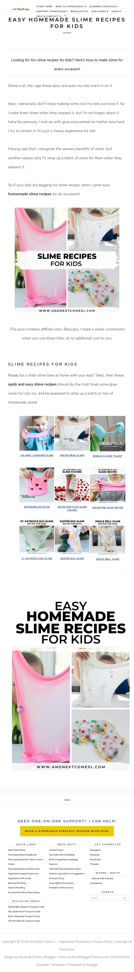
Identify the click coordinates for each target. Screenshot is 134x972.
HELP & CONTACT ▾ (48, 16)
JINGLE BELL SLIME (107, 559)
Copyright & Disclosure (61, 883)
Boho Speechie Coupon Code (24, 916)
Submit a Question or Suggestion (67, 873)
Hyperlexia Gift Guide (19, 878)
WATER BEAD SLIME (72, 455)
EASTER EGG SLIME (72, 558)
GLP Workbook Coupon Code (24, 921)
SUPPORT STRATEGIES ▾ (51, 11)
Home (67, 800)
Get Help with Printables (62, 855)
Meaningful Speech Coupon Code (26, 907)
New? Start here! (16, 850)
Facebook (95, 859)
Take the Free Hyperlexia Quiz (65, 869)
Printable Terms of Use (61, 887)
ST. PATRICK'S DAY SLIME (36, 558)
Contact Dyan (56, 850)
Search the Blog (16, 887)
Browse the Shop (17, 883)
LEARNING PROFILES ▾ (103, 6)
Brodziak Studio (30, 957)
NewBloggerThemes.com (90, 957)
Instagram (95, 850)
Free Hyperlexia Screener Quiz (24, 869)
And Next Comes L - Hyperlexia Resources (59, 941)
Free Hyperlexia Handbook (22, 855)
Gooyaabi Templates (51, 965)
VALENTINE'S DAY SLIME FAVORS (72, 508)
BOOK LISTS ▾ (79, 11)
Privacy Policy (56, 878)
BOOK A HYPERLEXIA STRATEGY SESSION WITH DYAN (67, 831)
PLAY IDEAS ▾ (100, 11)
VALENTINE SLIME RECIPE (107, 507)
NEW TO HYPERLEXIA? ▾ (71, 6)
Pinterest (95, 855)
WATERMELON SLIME (37, 506)
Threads (94, 864)
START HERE (44, 6)
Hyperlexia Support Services (23, 873)
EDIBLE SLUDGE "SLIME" (107, 456)
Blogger (92, 965)
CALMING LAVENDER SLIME (36, 455)
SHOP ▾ (116, 11)
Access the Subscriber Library (24, 892)
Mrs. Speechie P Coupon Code (24, 911)
